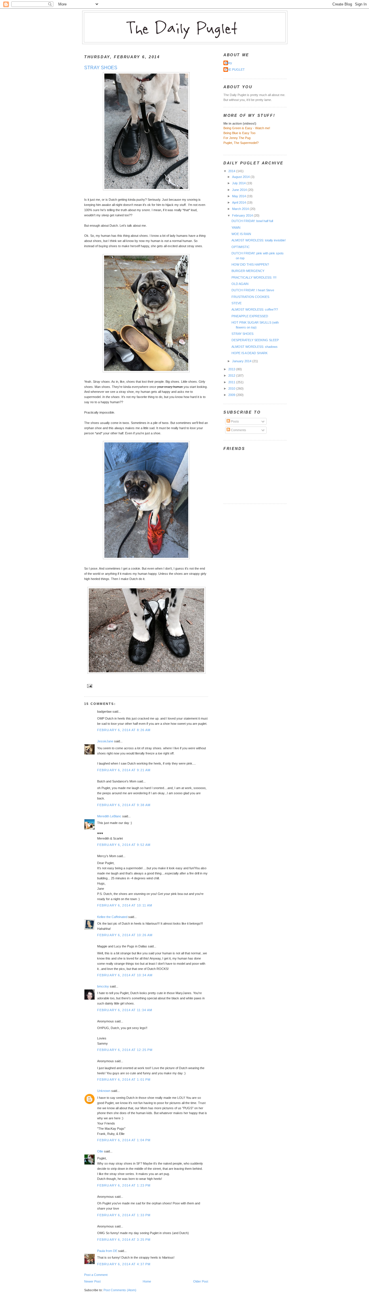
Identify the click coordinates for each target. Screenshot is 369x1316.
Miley (228, 63)
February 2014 (243, 215)
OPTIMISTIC (240, 247)
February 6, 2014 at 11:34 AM (124, 1010)
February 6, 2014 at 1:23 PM (123, 1185)
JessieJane (105, 741)
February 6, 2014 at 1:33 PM (123, 1215)
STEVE (236, 303)
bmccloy (103, 986)
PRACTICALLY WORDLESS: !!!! (253, 277)
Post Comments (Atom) (119, 1290)
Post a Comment (96, 1274)
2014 (232, 171)
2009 (232, 395)
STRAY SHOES (100, 67)
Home (147, 1281)
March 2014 (241, 209)
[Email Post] (88, 686)
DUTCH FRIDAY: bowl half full (252, 221)
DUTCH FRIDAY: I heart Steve (252, 290)
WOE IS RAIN (241, 234)
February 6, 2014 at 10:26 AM (125, 935)
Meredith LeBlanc (109, 816)
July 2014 (239, 183)
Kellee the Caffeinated (112, 917)
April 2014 (239, 202)
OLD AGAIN (239, 284)
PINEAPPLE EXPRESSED (249, 316)
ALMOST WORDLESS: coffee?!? (254, 309)
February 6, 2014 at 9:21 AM (123, 770)
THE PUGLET (235, 69)
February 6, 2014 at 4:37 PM (123, 1264)
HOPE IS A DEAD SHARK (249, 353)
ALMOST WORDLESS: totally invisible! (258, 240)
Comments (238, 430)
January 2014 (242, 361)
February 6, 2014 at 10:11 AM (124, 905)
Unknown (103, 1090)
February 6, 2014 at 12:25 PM (125, 1050)
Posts (234, 421)
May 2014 (239, 196)
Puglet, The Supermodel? (241, 142)
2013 (232, 369)
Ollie (100, 1151)
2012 (232, 375)
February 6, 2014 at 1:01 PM (123, 1079)
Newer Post (92, 1281)
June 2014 (240, 190)
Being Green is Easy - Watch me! (246, 128)
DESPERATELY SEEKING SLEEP (255, 340)
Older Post (200, 1281)
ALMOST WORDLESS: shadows (254, 346)
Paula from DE (107, 1251)
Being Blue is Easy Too (239, 133)
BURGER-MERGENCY (247, 271)
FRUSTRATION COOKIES (250, 297)
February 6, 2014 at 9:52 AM (123, 844)
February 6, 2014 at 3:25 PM (123, 1239)
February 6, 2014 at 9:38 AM (123, 805)
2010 (232, 388)
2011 (232, 382)
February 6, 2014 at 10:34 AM (125, 975)
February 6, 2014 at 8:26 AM (123, 730)
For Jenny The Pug (237, 138)
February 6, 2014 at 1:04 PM (123, 1140)
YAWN (235, 227)
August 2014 (241, 177)
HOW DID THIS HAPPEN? (250, 264)
